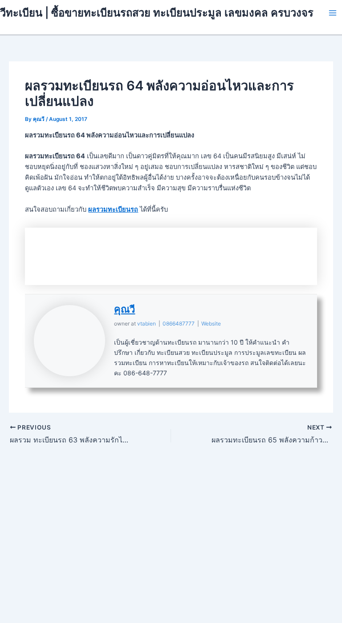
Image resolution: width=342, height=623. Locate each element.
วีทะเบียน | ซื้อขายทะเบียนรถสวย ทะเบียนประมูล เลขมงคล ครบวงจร (157, 12)
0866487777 (179, 323)
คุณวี (124, 309)
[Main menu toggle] (332, 13)
